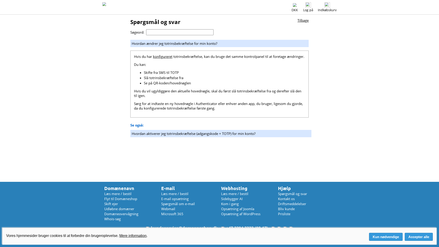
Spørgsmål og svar (292, 193)
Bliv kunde (286, 209)
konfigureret (162, 56)
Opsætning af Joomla (237, 209)
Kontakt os (286, 198)
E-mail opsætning (175, 198)
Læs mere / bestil (117, 193)
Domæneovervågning (121, 214)
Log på (308, 10)
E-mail (168, 188)
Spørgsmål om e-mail (178, 203)
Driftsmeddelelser (292, 203)
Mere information (133, 236)
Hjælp (284, 188)
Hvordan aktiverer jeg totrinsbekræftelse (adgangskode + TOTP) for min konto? (193, 133)
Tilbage (303, 20)
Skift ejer (111, 203)
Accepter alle (418, 237)
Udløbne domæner (119, 209)
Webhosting (234, 188)
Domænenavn (119, 188)
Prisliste (284, 214)
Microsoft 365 (172, 214)
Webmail (168, 209)
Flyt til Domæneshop (120, 198)
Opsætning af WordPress (240, 214)
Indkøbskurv (327, 10)
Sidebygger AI (232, 198)
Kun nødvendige (386, 237)
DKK (295, 10)
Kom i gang (230, 203)
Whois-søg (112, 219)
